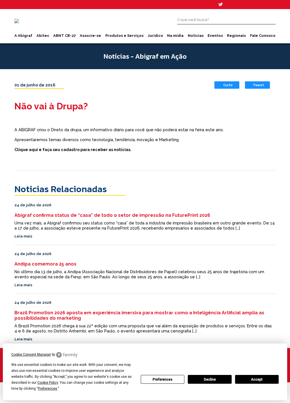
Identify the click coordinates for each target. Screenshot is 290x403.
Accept (257, 379)
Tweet (258, 85)
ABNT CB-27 (64, 35)
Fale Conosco (263, 35)
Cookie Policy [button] (47, 383)
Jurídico (155, 35)
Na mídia (175, 35)
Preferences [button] (47, 389)
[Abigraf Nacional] (16, 21)
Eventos (215, 35)
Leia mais (23, 236)
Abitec (43, 35)
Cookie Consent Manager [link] (31, 355)
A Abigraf (23, 35)
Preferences (162, 379)
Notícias (196, 35)
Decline (210, 379)
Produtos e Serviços (124, 35)
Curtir (228, 85)
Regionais (236, 35)
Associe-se (90, 35)
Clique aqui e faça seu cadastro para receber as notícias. (72, 149)
